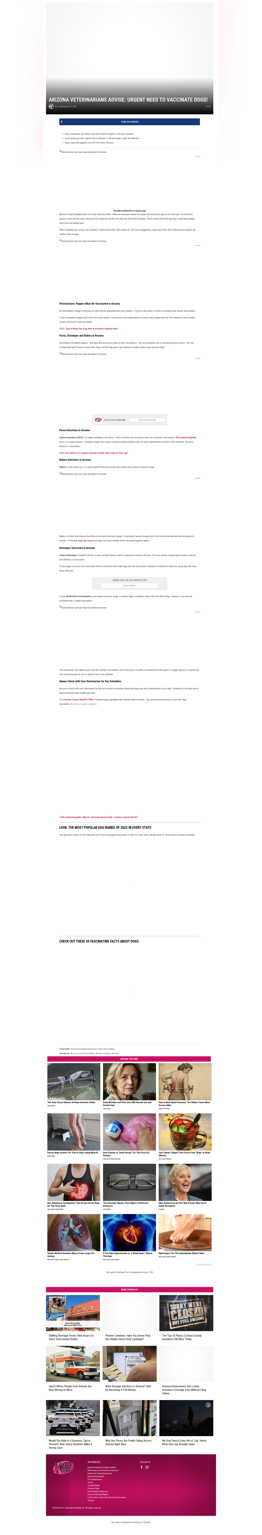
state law (82, 540)
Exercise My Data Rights (98, 1494)
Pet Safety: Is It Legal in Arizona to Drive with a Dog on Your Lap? (97, 453)
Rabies (112, 1049)
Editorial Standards (96, 1476)
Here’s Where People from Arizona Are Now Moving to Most (70, 1388)
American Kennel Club (101, 817)
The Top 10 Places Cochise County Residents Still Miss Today (182, 1337)
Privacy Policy (93, 1488)
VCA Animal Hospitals (185, 437)
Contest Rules (94, 1485)
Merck (86, 817)
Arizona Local (76, 1053)
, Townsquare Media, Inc (74, 1508)
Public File (92, 1473)
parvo (105, 1049)
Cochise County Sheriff (126, 817)
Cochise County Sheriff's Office (78, 699)
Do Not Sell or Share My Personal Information (107, 1497)
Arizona (74, 1049)
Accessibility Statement (98, 1491)
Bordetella (82, 1049)
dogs (100, 1049)
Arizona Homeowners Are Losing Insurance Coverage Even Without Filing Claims (184, 1390)
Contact (91, 1500)
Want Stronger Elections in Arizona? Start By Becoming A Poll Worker (128, 1388)
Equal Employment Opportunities (102, 1467)
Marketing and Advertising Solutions (103, 1470)
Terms (90, 1482)
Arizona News (89, 1053)
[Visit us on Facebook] (142, 1467)
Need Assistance (105, 1473)
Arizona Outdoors (103, 1053)
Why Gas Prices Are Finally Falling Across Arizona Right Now (128, 1442)
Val (56, 106)
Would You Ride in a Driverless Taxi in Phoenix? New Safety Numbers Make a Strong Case (70, 1444)
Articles (115, 1053)
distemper (92, 1049)
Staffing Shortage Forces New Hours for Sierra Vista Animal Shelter (71, 1337)
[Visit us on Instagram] (148, 1467)
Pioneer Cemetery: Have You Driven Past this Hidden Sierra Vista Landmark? (127, 1337)
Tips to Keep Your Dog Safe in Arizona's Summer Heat (91, 328)
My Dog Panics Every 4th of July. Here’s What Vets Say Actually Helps (184, 1442)
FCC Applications (95, 1479)
